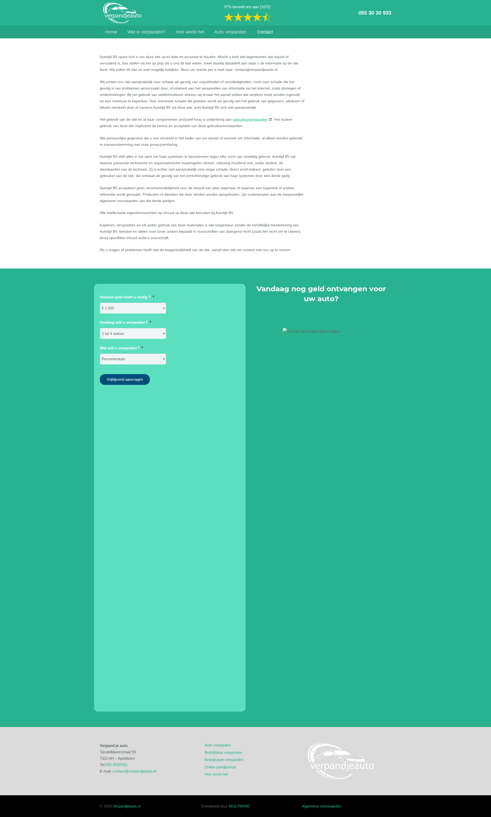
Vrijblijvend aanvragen (125, 379)
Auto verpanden (218, 745)
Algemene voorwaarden (321, 806)
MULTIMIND (239, 806)
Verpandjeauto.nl (126, 806)
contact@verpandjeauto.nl (134, 771)
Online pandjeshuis (220, 767)
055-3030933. (116, 765)
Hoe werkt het (216, 774)
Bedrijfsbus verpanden (223, 752)
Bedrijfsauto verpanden (224, 759)
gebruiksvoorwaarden (250, 119)
